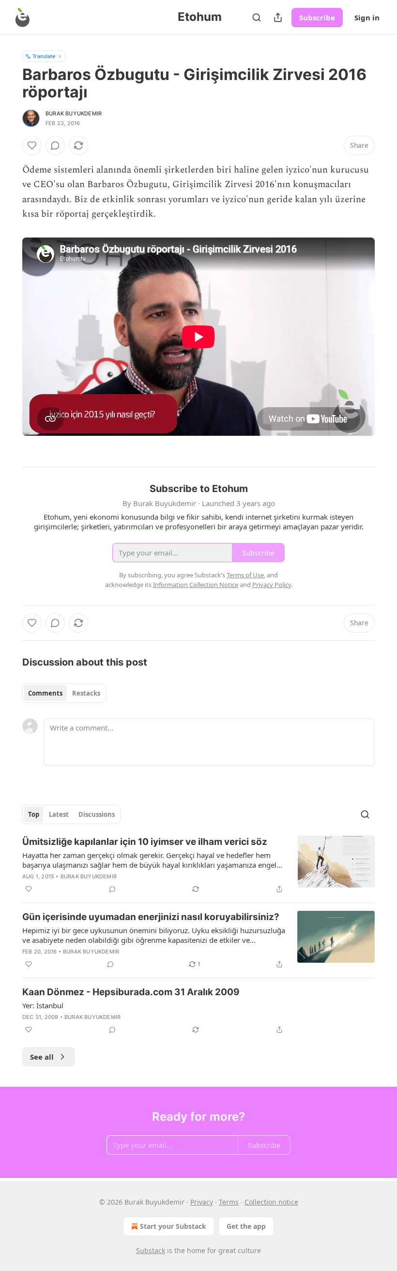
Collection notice (271, 1202)
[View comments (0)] (55, 145)
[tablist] (64, 693)
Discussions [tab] (96, 814)
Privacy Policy (271, 584)
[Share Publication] (278, 17)
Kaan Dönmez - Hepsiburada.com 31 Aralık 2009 (131, 992)
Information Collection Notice (195, 584)
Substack (150, 1250)
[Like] (32, 145)
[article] (198, 865)
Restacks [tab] (86, 693)
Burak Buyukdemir (74, 113)
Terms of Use (245, 575)
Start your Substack (173, 1226)
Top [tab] (33, 814)
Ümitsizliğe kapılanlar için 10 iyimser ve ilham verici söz (144, 841)
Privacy (201, 1202)
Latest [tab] (59, 814)
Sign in (367, 17)
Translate (43, 56)
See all (42, 1057)
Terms (229, 1202)
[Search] (256, 17)
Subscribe (317, 17)
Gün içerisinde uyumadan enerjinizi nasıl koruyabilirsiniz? (150, 916)
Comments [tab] (45, 693)
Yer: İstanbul (42, 1005)
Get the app (246, 1226)
